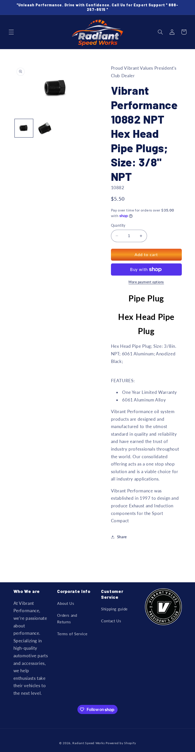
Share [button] (122, 536)
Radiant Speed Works (88, 743)
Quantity (118, 225)
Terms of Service (72, 633)
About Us (65, 603)
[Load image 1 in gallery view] (24, 128)
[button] (11, 32)
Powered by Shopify (121, 743)
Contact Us (111, 621)
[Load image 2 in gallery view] (45, 128)
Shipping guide (114, 609)
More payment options (146, 282)
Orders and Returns (67, 618)
